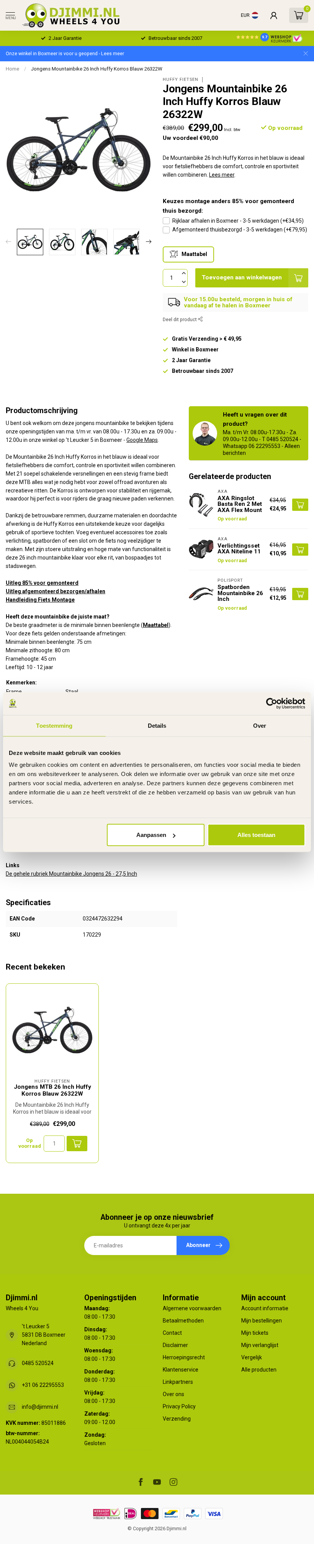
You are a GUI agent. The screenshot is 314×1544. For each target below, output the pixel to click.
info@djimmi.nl (40, 1407)
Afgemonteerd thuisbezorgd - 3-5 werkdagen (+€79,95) (239, 229)
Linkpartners (178, 1382)
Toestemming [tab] (54, 725)
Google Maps (142, 440)
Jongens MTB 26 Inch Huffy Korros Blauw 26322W (52, 1090)
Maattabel (155, 625)
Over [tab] (259, 725)
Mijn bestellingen (261, 1321)
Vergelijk (251, 1357)
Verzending (177, 1419)
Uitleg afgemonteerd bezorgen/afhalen (55, 591)
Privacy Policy (179, 1406)
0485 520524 (38, 1363)
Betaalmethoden (183, 1321)
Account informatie (264, 1308)
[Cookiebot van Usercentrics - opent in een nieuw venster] (271, 703)
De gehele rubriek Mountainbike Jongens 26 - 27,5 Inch (71, 874)
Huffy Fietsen (180, 79)
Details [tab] (157, 725)
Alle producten (258, 1370)
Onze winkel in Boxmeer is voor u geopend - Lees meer (65, 53)
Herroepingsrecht (184, 1357)
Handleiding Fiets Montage (40, 600)
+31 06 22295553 (43, 1385)
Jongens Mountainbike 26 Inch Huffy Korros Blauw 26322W (96, 69)
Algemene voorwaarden (192, 1308)
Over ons (173, 1394)
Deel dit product (180, 319)
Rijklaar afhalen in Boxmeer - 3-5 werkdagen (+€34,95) (238, 221)
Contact (172, 1333)
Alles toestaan (256, 835)
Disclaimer (175, 1345)
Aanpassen (151, 835)
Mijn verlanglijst (259, 1345)
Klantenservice (180, 1370)
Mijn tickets (254, 1333)
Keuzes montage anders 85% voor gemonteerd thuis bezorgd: (228, 206)
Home (12, 69)
